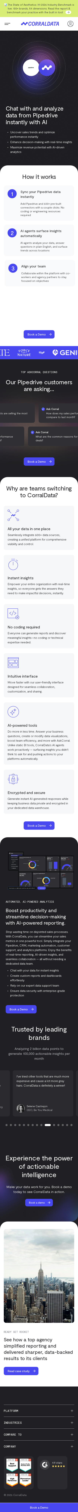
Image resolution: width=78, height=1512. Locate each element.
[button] (7, 23)
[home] (39, 24)
